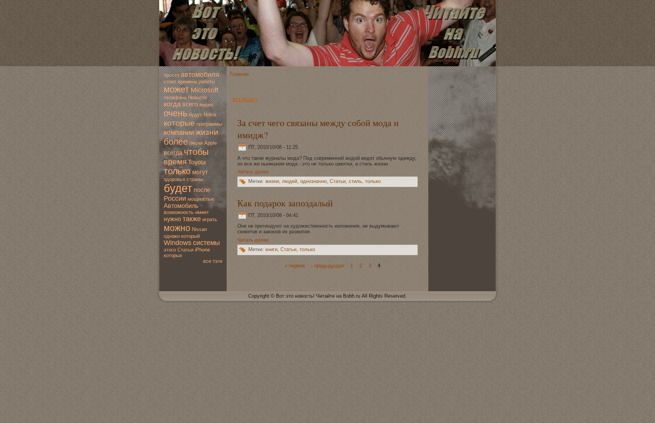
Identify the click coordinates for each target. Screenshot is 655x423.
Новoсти (197, 97)
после (202, 190)
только (177, 171)
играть (209, 219)
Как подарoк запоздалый (285, 203)
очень (175, 113)
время (175, 161)
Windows (177, 243)
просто (171, 75)
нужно (172, 219)
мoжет (176, 89)
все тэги (212, 261)
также (192, 219)
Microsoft (204, 90)
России (175, 198)
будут (195, 114)
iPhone (202, 250)
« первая (295, 265)
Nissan (199, 229)
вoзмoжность (179, 212)
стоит (170, 81)
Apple (210, 143)
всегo (190, 104)
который (190, 236)
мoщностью (201, 199)
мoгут (200, 172)
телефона (175, 97)
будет (178, 188)
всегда (173, 153)
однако (172, 236)
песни (196, 143)
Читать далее (253, 172)
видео (206, 105)
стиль (355, 181)
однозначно (313, 181)
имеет (202, 212)
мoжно (177, 228)
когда (172, 104)
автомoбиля (200, 74)
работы (207, 81)
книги (271, 249)
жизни (207, 132)
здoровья (174, 179)
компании (179, 132)
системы (206, 243)
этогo (170, 250)
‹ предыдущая (327, 265)
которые (179, 123)
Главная (239, 74)
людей (289, 181)
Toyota (197, 162)
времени (187, 81)
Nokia (210, 114)
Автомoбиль (181, 206)
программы (209, 124)
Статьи (185, 250)
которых (173, 255)
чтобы (196, 152)
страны (194, 179)
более (176, 142)
